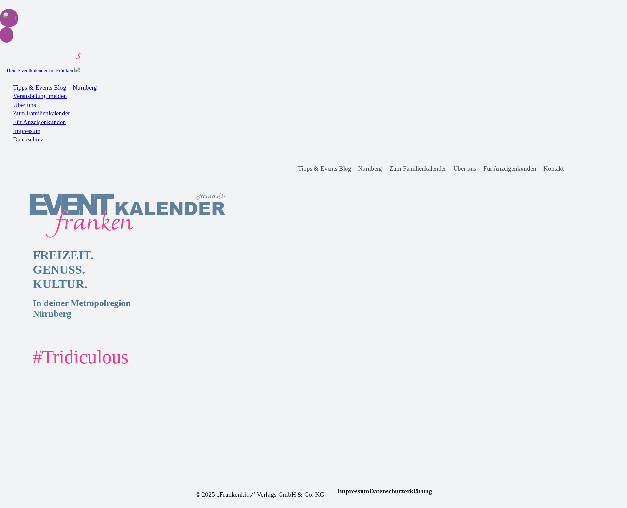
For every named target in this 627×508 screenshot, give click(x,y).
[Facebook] (574, 168)
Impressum (26, 130)
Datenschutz (28, 139)
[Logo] (84, 215)
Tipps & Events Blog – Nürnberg (55, 87)
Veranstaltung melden (40, 95)
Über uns (24, 104)
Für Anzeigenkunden (39, 122)
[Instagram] (586, 168)
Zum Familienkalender (41, 113)
